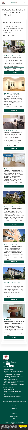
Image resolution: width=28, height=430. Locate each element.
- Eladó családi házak (8, 389)
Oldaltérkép (14, 405)
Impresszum (14, 413)
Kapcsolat (14, 411)
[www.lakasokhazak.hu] (3, 2)
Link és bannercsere (14, 416)
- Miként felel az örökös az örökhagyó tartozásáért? (12, 377)
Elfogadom (23, 425)
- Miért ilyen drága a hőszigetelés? (12, 374)
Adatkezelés (14, 408)
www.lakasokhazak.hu (10, 362)
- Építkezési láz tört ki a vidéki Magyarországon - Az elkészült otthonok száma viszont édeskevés (13, 381)
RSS (14, 418)
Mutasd (8, 364)
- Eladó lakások (7, 394)
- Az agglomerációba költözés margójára (13, 384)
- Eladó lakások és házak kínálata (12, 396)
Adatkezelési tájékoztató (8, 428)
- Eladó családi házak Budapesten (12, 391)
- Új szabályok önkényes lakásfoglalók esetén (13, 372)
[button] (13, 3)
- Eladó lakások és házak (9, 393)
